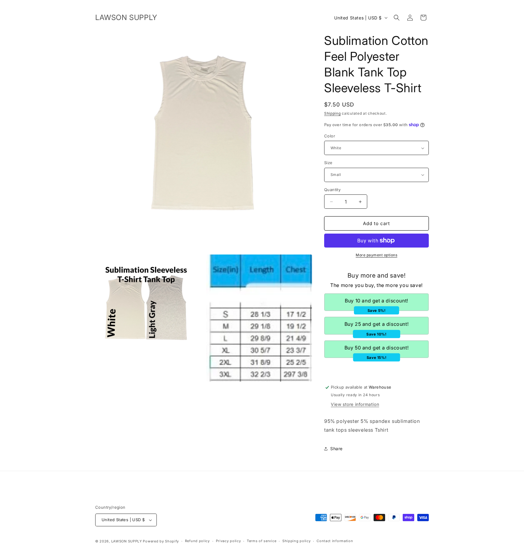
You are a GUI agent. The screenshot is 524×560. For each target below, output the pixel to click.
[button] (396, 17)
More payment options (376, 255)
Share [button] (336, 448)
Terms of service (261, 541)
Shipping (332, 113)
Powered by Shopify (161, 541)
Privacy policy (228, 541)
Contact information (335, 541)
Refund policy (197, 541)
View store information (355, 404)
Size (328, 162)
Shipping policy (296, 541)
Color (329, 135)
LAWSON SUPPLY (126, 541)
